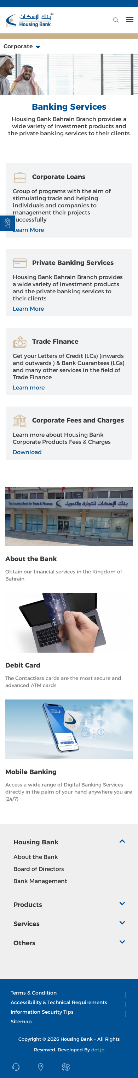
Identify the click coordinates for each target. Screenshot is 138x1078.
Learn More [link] (28, 230)
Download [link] (27, 452)
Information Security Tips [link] (42, 1012)
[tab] (69, 844)
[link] (7, 223)
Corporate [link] (19, 46)
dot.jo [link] (97, 1049)
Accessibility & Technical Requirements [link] (59, 1002)
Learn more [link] (29, 387)
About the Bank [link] (35, 857)
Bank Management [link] (40, 881)
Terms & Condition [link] (34, 993)
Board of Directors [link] (38, 869)
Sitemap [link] (21, 1021)
